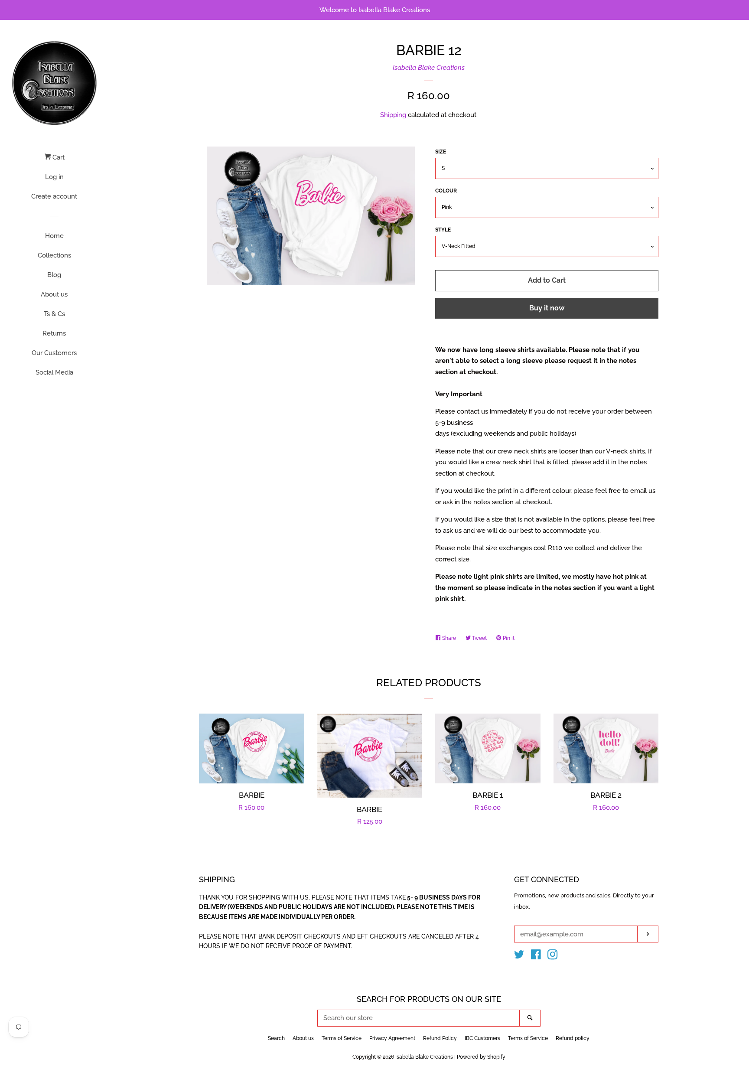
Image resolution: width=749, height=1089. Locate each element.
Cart (58, 157)
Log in (54, 177)
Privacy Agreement (392, 1038)
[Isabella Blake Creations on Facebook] (536, 956)
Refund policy (572, 1038)
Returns (54, 333)
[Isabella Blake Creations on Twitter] (519, 956)
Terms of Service (341, 1038)
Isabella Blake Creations (429, 68)
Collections (54, 255)
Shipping (393, 115)
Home (54, 236)
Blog (54, 275)
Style (443, 230)
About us (54, 294)
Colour (446, 191)
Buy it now (546, 308)
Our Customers (54, 353)
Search (276, 1038)
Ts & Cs (54, 314)
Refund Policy (440, 1038)
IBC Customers (482, 1038)
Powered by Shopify (481, 1057)
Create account (54, 196)
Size (440, 152)
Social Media (54, 372)
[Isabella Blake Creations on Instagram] (552, 956)
